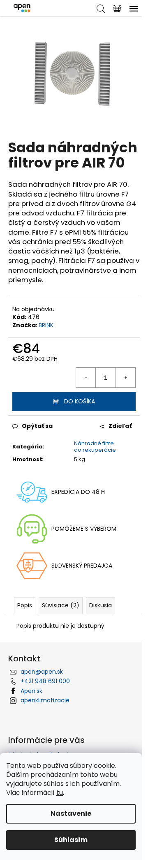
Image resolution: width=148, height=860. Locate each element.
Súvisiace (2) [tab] (60, 605)
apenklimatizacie (45, 700)
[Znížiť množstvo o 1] (86, 377)
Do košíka (79, 401)
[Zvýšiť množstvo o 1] (125, 377)
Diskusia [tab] (100, 605)
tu (59, 792)
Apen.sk (31, 691)
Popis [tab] (24, 605)
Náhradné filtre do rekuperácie (95, 446)
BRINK (46, 325)
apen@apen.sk (42, 672)
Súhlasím (71, 839)
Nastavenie (71, 813)
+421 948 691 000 (45, 681)
